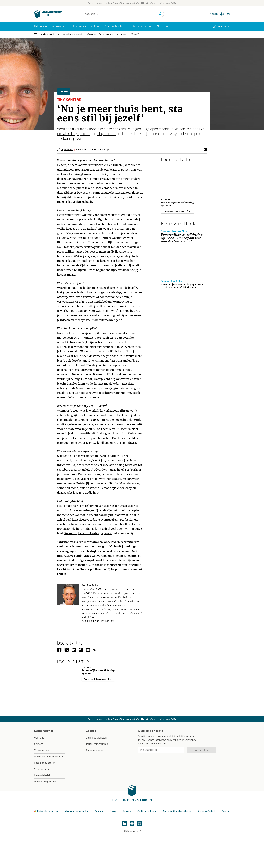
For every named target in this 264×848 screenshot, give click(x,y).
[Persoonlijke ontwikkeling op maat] (171, 179)
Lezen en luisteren (44, 762)
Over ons (39, 737)
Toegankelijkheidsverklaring (177, 811)
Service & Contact (206, 811)
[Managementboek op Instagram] (139, 823)
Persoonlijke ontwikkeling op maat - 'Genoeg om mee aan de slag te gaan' (181, 238)
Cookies (127, 811)
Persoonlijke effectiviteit (72, 34)
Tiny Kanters (106, 133)
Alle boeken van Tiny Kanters (98, 620)
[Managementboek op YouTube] (132, 823)
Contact (38, 744)
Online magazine (48, 34)
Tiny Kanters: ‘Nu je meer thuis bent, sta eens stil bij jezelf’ (113, 34)
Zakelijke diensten (96, 737)
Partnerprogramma (45, 781)
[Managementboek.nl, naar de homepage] (48, 17)
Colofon (99, 811)
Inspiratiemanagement (126, 569)
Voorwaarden (41, 750)
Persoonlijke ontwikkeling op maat (88, 533)
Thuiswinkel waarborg (47, 811)
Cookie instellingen (147, 811)
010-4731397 (223, 26)
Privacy (112, 811)
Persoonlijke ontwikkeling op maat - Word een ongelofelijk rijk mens (182, 286)
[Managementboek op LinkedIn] (124, 823)
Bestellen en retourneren (48, 756)
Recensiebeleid (42, 775)
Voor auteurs (41, 769)
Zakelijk (91, 731)
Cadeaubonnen (94, 750)
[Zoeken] (160, 14)
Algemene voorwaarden (76, 811)
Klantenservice (43, 731)
